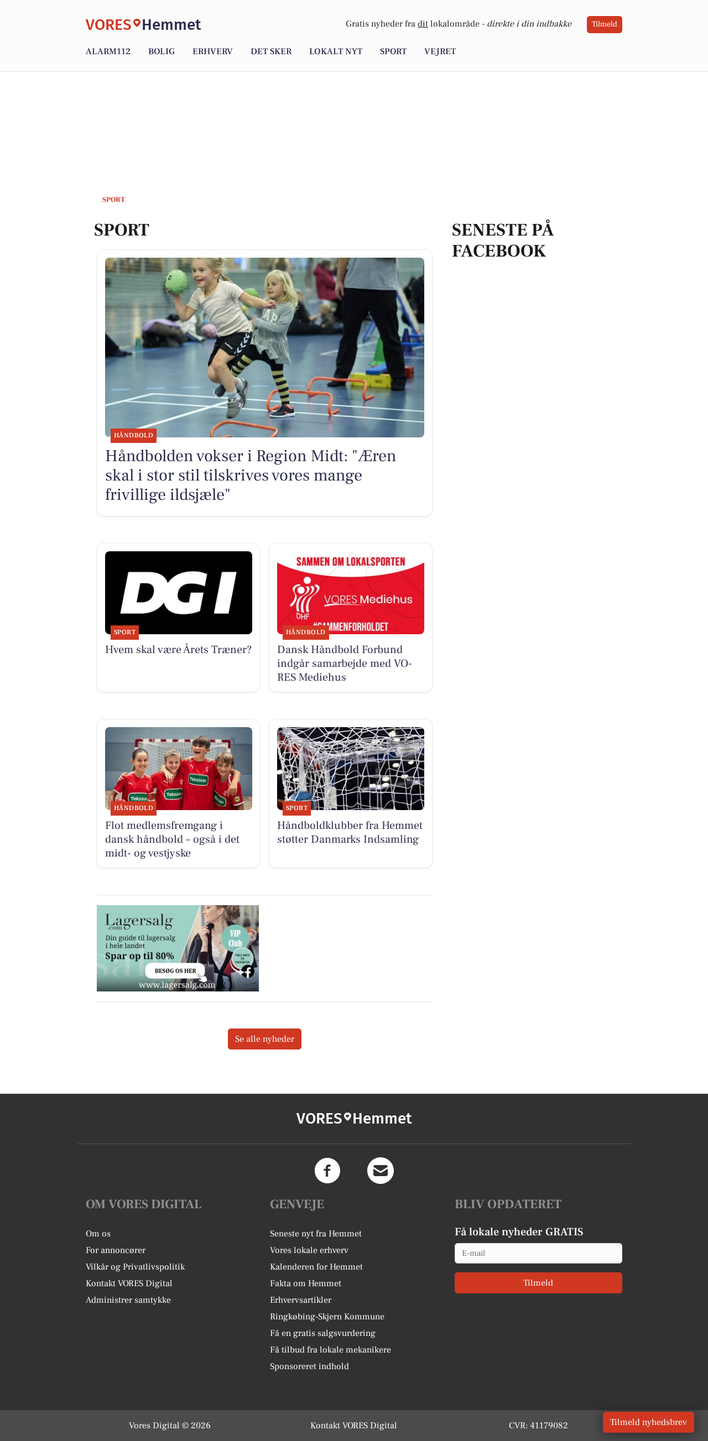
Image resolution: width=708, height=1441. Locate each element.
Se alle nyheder (264, 1039)
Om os (98, 1233)
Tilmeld (604, 24)
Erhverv (212, 51)
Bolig (161, 51)
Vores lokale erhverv (309, 1250)
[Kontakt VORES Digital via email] (380, 1170)
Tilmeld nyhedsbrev (648, 1422)
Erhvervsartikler (300, 1300)
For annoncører (115, 1250)
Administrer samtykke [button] (128, 1300)
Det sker (271, 51)
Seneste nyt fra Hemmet (316, 1233)
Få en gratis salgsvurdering (323, 1333)
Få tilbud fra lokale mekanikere (330, 1349)
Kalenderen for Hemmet (316, 1266)
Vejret (440, 51)
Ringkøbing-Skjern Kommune (327, 1316)
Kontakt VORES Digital (129, 1283)
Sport (393, 51)
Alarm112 (108, 51)
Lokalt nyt (335, 51)
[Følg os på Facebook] (327, 1170)
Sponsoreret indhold (309, 1366)
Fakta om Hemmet (305, 1283)
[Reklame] (178, 948)
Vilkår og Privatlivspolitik (135, 1266)
